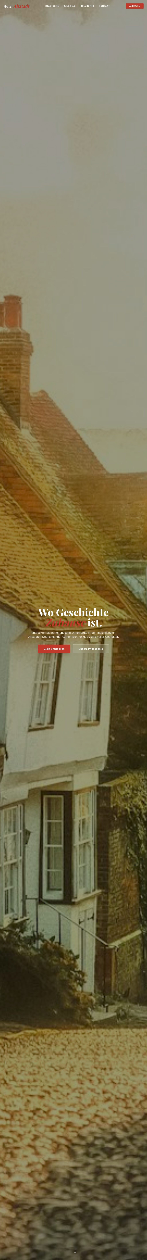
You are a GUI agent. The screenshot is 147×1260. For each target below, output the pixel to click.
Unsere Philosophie (91, 648)
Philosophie (87, 6)
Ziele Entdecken (54, 648)
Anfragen (134, 6)
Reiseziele (69, 6)
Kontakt (104, 6)
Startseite (52, 6)
